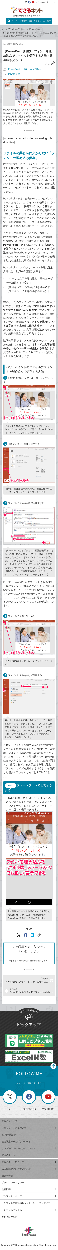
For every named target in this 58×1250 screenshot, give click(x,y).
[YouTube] (33, 2)
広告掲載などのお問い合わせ (16, 1168)
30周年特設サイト (11, 1134)
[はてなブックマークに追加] (32, 935)
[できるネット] (3, 29)
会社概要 (6, 1189)
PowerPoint (35, 29)
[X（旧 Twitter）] (26, 2)
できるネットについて (46, 2)
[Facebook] (29, 2)
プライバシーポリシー (13, 1182)
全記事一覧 (7, 1175)
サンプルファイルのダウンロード (18, 1148)
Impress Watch (9, 1216)
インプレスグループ (12, 1196)
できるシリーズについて (14, 1127)
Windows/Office (16, 29)
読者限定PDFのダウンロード (16, 1141)
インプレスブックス (12, 1209)
